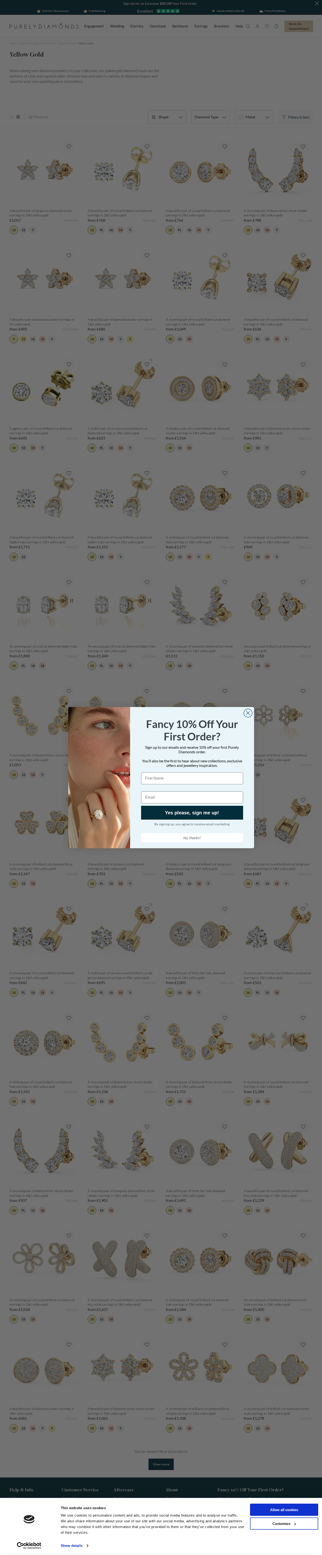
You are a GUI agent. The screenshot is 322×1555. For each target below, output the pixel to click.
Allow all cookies (284, 1510)
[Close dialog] (248, 713)
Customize (281, 1524)
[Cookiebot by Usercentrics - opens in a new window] (29, 1545)
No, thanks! (192, 837)
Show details (71, 1546)
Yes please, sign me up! (192, 812)
